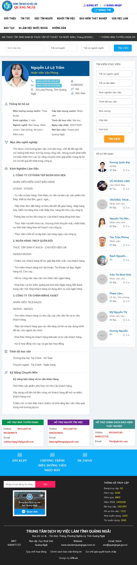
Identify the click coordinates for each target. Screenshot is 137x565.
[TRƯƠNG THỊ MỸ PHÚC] (102, 204)
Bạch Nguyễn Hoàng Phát (117, 256)
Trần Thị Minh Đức (120, 274)
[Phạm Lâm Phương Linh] (102, 298)
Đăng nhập (114, 5)
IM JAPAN (85, 460)
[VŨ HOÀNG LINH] (102, 186)
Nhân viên (115, 241)
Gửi (45, 484)
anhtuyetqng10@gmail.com (19, 441)
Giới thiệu (10, 18)
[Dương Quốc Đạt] (102, 167)
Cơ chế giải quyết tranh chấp (101, 551)
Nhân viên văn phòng (117, 279)
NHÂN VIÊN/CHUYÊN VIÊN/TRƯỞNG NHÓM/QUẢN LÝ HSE (119, 167)
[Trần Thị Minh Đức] (102, 279)
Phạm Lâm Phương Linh (117, 293)
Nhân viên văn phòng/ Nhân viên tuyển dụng (119, 204)
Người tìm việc (66, 18)
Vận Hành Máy (117, 185)
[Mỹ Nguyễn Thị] (102, 317)
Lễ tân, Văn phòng (119, 297)
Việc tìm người (43, 18)
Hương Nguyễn (119, 330)
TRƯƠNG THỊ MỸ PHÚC (120, 200)
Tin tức (25, 18)
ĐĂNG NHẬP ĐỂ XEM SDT (48, 81)
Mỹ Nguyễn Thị (118, 312)
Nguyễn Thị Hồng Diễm (120, 219)
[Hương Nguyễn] (102, 335)
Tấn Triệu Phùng (119, 237)
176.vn (74, 558)
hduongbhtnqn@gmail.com (64, 441)
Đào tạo (9, 28)
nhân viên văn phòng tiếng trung (119, 316)
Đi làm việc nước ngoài (33, 28)
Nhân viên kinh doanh (117, 223)
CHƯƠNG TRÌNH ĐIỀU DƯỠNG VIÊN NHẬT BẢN (52, 465)
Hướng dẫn (59, 28)
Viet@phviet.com (118, 441)
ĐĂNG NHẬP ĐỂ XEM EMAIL (49, 86)
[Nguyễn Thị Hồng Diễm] (102, 223)
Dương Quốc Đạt (120, 162)
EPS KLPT (19, 460)
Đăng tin (104, 10)
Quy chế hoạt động (36, 551)
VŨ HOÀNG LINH (120, 181)
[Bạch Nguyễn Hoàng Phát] (102, 261)
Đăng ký (92, 5)
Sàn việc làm (120, 18)
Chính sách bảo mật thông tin (66, 551)
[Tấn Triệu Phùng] (102, 242)
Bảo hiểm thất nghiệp (93, 18)
